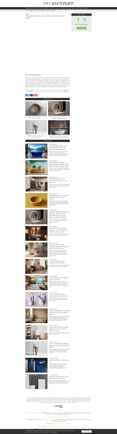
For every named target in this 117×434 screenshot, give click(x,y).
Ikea (73, 8)
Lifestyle (47, 10)
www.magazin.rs (52, 426)
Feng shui (85, 8)
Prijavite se (81, 28)
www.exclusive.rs (74, 426)
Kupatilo (52, 8)
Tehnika (53, 10)
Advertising (55, 417)
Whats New (41, 10)
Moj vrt (69, 8)
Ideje (76, 8)
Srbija (60, 410)
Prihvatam (87, 431)
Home (27, 8)
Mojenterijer (28, 398)
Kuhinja (57, 8)
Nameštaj (46, 8)
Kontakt (67, 417)
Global (56, 410)
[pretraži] (91, 11)
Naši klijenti (61, 417)
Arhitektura (33, 8)
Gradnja (63, 8)
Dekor (80, 8)
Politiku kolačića (54, 432)
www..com (66, 423)
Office (35, 10)
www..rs (57, 423)
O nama (50, 417)
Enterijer (40, 8)
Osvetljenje (29, 10)
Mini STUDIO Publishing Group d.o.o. (34, 413)
